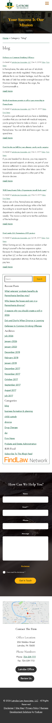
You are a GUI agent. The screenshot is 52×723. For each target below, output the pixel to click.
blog (43, 62)
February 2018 (11, 357)
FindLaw (38, 712)
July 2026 (9, 336)
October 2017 (11, 379)
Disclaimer (25, 566)
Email (25, 507)
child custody (11, 416)
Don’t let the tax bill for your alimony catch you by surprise (25, 147)
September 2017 (12, 384)
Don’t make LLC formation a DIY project (19, 233)
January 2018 (11, 363)
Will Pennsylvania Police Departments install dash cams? (24, 190)
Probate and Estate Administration (20, 443)
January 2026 (11, 341)
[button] (47, 3)
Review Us (26, 678)
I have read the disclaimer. (15, 572)
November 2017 (12, 374)
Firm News (6, 112)
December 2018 (12, 352)
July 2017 (9, 395)
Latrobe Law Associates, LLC (21, 62)
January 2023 (11, 346)
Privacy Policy (32, 708)
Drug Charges (11, 427)
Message (25, 533)
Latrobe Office (26, 669)
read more (8, 91)
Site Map (20, 708)
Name (25, 494)
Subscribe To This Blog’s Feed (18, 453)
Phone (25, 520)
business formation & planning (19, 411)
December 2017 (12, 368)
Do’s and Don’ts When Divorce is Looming (24, 320)
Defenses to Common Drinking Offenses (18, 57)
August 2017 (10, 390)
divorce (8, 422)
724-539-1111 (29, 656)
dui (6, 433)
